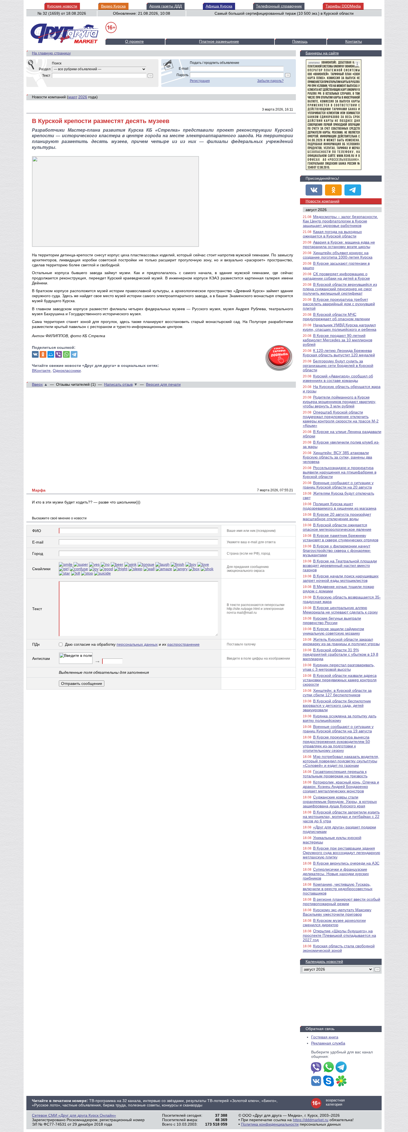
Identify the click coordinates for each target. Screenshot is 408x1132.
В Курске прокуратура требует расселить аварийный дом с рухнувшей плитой (339, 303)
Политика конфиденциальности (270, 1124)
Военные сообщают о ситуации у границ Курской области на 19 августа (338, 728)
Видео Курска (113, 6)
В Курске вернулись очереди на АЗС (346, 863)
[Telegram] (74, 354)
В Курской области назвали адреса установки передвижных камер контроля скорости (340, 680)
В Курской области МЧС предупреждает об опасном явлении (336, 316)
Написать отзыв (118, 384)
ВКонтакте (41, 370)
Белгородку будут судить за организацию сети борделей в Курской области (338, 365)
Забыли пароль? (270, 81)
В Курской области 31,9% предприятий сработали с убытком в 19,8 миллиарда (340, 654)
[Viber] (58, 354)
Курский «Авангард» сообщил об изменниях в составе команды (338, 378)
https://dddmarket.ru (310, 1120)
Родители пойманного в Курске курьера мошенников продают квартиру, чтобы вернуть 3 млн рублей (339, 401)
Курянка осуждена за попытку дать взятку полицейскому (339, 718)
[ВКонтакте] (35, 354)
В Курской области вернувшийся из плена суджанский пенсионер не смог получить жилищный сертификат (340, 288)
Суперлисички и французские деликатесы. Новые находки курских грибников (336, 873)
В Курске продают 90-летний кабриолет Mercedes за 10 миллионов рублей (337, 340)
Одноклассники (67, 370)
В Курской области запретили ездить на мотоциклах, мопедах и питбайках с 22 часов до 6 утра (341, 816)
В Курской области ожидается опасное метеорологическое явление (337, 527)
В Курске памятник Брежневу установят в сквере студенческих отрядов (340, 537)
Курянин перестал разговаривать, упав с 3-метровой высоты (339, 667)
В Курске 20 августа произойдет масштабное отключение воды (337, 516)
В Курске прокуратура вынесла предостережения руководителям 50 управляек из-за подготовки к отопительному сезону (336, 744)
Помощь (300, 41)
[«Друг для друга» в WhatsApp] (328, 1067)
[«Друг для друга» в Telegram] (352, 190)
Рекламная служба (328, 1043)
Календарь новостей (324, 961)
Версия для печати (163, 384)
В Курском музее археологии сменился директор (334, 922)
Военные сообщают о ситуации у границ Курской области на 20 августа (338, 484)
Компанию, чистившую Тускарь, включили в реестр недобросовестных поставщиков (337, 888)
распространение (183, 644)
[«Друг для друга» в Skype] (328, 1081)
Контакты (353, 41)
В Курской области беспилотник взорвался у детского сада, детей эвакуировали (337, 705)
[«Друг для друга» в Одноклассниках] (333, 190)
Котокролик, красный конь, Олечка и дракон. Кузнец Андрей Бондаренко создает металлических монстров (341, 786)
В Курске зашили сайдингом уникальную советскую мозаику (333, 631)
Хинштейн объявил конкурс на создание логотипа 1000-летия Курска (337, 255)
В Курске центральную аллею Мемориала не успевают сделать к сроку (340, 609)
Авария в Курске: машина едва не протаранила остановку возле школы (339, 244)
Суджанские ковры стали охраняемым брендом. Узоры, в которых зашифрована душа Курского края (340, 801)
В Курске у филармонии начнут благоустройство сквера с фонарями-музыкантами (337, 550)
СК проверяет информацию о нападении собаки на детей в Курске (336, 276)
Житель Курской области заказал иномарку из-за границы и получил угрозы (341, 641)
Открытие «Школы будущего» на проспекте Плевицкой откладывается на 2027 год (339, 935)
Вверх (37, 384)
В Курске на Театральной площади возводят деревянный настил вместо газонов (340, 565)
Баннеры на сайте (322, 53)
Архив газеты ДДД (165, 6)
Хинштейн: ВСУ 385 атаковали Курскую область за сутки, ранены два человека (337, 457)
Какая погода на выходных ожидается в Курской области (332, 233)
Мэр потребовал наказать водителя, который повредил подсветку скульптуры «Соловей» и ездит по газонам (341, 761)
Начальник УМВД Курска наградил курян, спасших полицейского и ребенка (339, 327)
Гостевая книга (324, 1037)
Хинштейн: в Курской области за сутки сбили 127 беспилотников (337, 692)
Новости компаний (322, 201)
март (72, 97)
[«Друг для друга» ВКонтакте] (314, 190)
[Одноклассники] (43, 354)
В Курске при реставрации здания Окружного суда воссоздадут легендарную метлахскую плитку (341, 852)
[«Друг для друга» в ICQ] (341, 1081)
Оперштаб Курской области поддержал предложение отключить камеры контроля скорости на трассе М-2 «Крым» (341, 419)
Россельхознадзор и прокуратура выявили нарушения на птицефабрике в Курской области (339, 472)
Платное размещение (219, 41)
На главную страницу (51, 53)
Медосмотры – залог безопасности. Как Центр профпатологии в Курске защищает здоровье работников (340, 221)
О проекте (134, 41)
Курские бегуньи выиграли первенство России (332, 620)
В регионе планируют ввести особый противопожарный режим (341, 901)
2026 (82, 97)
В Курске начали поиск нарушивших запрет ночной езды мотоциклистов (341, 578)
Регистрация (200, 81)
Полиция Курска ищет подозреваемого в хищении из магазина (339, 506)
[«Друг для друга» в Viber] (316, 1067)
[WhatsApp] (66, 354)
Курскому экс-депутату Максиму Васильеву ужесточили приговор (337, 912)
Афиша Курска (219, 6)
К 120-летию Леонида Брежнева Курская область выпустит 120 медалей (339, 352)
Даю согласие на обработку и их (132, 644)
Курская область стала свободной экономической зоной (339, 948)
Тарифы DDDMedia (343, 6)
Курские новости (62, 6)
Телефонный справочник (279, 6)
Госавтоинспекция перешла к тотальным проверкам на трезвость (335, 773)
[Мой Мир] (50, 354)
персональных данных (137, 644)
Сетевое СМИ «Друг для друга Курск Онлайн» (74, 1115)
